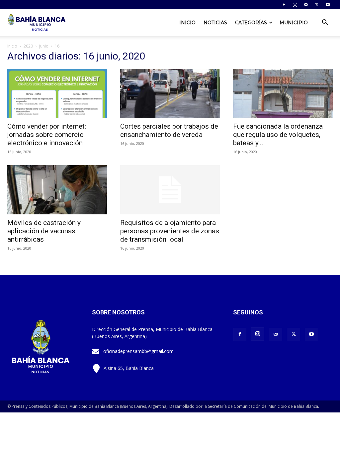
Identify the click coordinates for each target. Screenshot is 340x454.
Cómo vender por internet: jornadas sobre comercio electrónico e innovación (46, 134)
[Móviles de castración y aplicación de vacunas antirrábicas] (57, 189)
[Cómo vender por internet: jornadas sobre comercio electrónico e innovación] (57, 93)
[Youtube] (328, 4)
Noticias (215, 23)
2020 (28, 46)
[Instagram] (295, 4)
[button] (325, 23)
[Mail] (306, 4)
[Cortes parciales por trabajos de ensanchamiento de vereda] (170, 93)
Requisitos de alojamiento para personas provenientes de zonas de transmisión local (169, 231)
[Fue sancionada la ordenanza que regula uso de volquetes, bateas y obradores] (283, 93)
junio (43, 46)
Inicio (187, 23)
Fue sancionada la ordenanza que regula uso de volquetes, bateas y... (278, 134)
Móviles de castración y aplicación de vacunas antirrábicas (44, 231)
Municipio (294, 23)
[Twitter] (317, 4)
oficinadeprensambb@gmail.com (138, 351)
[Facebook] (284, 4)
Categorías (251, 23)
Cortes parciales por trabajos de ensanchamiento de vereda (169, 130)
